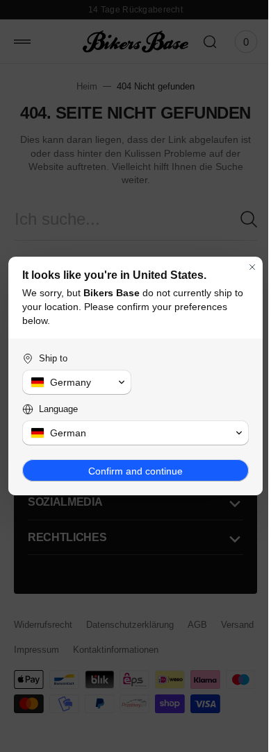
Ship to (53, 358)
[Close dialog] (241, 267)
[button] (74, 382)
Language (58, 409)
